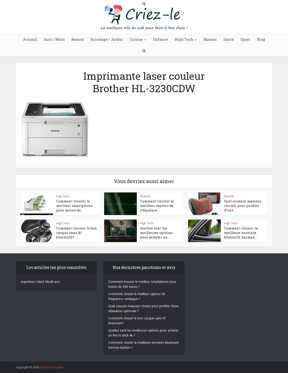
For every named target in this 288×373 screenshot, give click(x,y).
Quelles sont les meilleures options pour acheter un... (156, 233)
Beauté (77, 39)
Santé (228, 39)
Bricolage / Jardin (106, 39)
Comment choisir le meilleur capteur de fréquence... (157, 206)
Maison (210, 39)
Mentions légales (52, 367)
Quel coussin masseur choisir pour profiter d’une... (242, 206)
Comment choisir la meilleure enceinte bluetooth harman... (241, 233)
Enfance (160, 39)
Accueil (30, 39)
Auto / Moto (54, 39)
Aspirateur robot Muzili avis (40, 281)
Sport (245, 39)
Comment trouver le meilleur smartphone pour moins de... (74, 206)
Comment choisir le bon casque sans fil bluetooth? (76, 233)
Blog (261, 39)
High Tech (184, 39)
